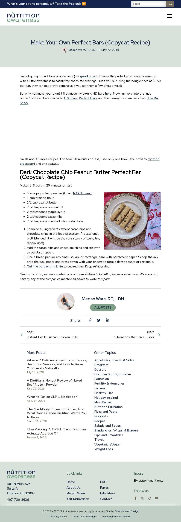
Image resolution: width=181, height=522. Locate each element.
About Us (73, 488)
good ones (88, 76)
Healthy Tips (103, 393)
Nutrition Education (108, 407)
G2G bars (71, 98)
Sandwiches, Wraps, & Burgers (116, 430)
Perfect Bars (88, 98)
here (108, 93)
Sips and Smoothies (108, 435)
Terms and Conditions (84, 516)
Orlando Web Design (127, 511)
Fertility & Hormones (109, 383)
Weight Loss (103, 449)
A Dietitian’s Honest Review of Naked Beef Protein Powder (54, 382)
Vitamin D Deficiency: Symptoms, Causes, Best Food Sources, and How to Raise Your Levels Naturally (57, 364)
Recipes (99, 421)
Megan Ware (75, 493)
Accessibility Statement (116, 516)
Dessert (100, 369)
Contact (106, 499)
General (100, 388)
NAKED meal (82, 193)
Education (101, 379)
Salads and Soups (107, 426)
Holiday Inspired (106, 398)
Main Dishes (103, 402)
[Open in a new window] (135, 498)
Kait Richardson (77, 499)
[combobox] (148, 4)
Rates (104, 488)
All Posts (103, 307)
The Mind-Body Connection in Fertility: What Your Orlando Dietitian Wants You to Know (57, 413)
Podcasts (101, 416)
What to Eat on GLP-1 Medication (52, 397)
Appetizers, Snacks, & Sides (114, 360)
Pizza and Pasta (105, 412)
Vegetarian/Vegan (107, 444)
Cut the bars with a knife (45, 266)
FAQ (103, 482)
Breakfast (101, 365)
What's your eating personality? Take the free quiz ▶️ (46, 4)
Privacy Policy (59, 516)
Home (70, 482)
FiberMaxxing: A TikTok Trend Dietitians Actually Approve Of (57, 431)
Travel (99, 440)
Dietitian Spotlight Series (113, 374)
